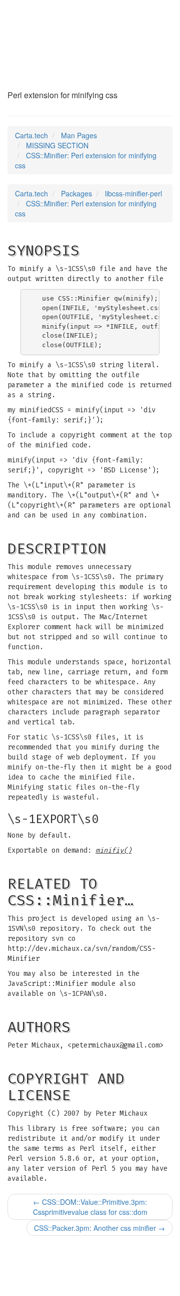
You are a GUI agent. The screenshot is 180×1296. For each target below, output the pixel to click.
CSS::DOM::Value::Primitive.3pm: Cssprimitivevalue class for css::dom (90, 1207)
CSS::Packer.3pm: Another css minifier (99, 1228)
